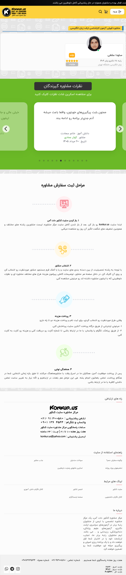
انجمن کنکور (78, 489)
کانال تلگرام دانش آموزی (33, 489)
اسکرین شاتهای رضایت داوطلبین (70, 468)
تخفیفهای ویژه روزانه (113, 468)
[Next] (120, 129)
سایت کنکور (117, 489)
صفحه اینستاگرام (76, 497)
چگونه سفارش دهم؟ (114, 460)
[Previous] (6, 129)
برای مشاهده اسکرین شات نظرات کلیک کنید (63, 94)
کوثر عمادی (59, 137)
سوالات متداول (76, 460)
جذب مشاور (38, 460)
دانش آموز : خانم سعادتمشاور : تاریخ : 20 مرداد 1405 (63, 137)
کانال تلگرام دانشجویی (113, 497)
